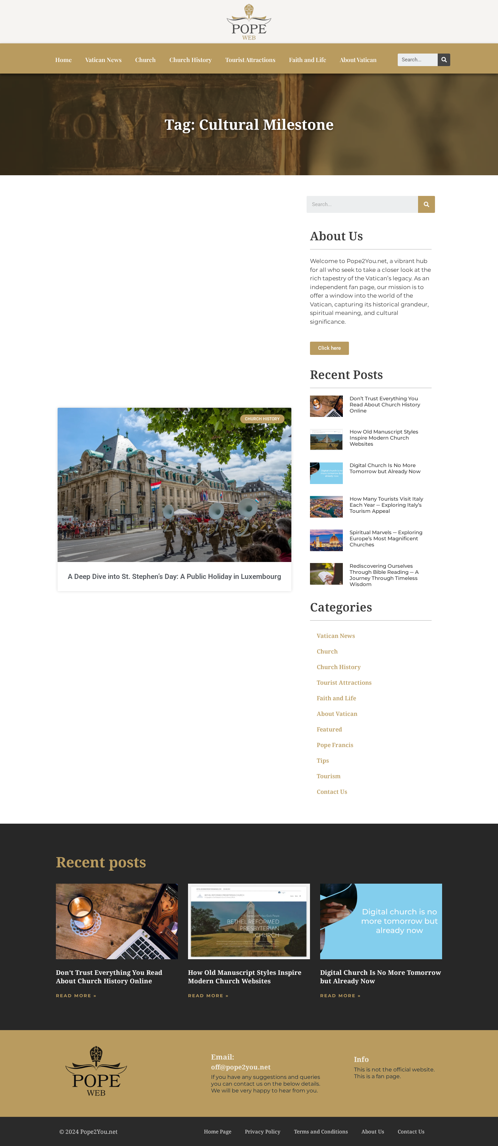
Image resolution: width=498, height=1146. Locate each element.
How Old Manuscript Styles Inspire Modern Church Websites (384, 437)
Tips (323, 760)
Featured (329, 729)
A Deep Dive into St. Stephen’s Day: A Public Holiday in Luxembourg (174, 576)
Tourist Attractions (250, 59)
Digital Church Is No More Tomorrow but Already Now (385, 468)
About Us (372, 1131)
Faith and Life (307, 59)
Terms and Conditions (321, 1131)
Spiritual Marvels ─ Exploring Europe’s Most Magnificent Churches (386, 538)
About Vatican (358, 59)
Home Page (217, 1131)
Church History (190, 59)
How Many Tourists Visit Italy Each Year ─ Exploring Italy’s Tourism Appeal (386, 505)
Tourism (329, 776)
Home (63, 59)
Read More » (76, 995)
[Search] (444, 60)
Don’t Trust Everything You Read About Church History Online (385, 404)
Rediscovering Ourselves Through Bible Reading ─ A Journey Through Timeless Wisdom (384, 575)
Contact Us (332, 792)
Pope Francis (335, 745)
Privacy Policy (263, 1131)
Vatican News (103, 59)
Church (145, 59)
